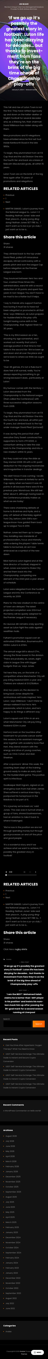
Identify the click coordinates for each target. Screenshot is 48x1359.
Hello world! (35, 1110)
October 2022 (12, 1288)
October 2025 (12, 1186)
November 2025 (13, 1181)
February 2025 (12, 1227)
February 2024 (12, 1257)
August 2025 (11, 1197)
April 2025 (10, 1217)
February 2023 (12, 1268)
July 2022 (10, 1303)
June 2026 (10, 1146)
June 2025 (10, 1207)
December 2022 (13, 1278)
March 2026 (11, 1161)
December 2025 (13, 1176)
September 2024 (13, 1252)
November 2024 (13, 1242)
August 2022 (11, 1298)
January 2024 (12, 1263)
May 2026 (10, 1151)
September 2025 (13, 1192)
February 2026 (12, 1166)
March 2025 (11, 1222)
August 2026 (11, 1136)
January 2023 (12, 1273)
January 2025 (12, 1232)
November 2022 (13, 1283)
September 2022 (13, 1293)
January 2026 (12, 1171)
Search (6, 1019)
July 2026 (10, 1141)
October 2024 (12, 1247)
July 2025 (10, 1202)
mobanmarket (31, 90)
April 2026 (10, 1156)
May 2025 (10, 1212)
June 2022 (10, 1308)
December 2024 (13, 1237)
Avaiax (24, 4)
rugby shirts (21, 949)
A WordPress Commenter (15, 1110)
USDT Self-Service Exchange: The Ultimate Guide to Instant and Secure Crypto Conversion (23, 1058)
